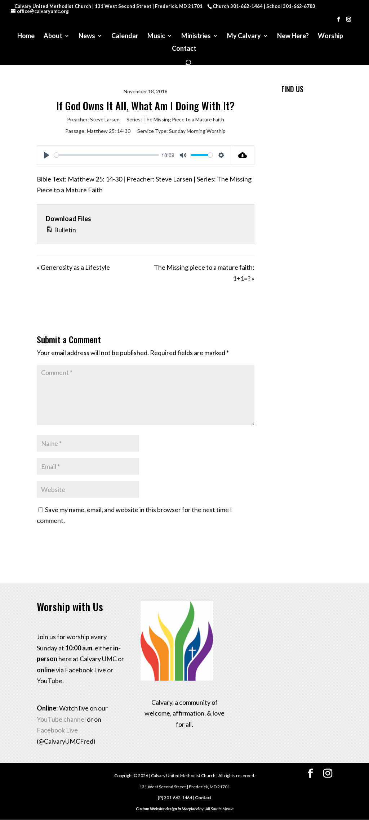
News (87, 36)
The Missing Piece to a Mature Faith (183, 119)
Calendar (124, 36)
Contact (184, 49)
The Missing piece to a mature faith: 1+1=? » (204, 272)
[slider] (106, 155)
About (53, 36)
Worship (330, 36)
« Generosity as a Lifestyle (73, 267)
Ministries (196, 36)
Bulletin (64, 230)
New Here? (293, 36)
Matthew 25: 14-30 (108, 131)
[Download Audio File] (242, 155)
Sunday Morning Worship (197, 131)
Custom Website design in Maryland (167, 808)
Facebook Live (57, 730)
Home (26, 36)
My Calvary (244, 36)
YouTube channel (61, 719)
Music (156, 36)
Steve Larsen (105, 119)
